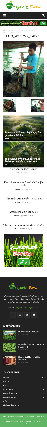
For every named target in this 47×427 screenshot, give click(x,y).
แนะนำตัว (30, 416)
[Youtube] (34, 315)
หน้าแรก (5, 30)
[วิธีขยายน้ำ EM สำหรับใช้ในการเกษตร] (9, 360)
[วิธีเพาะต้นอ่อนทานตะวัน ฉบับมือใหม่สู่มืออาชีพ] (9, 347)
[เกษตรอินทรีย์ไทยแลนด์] (23, 6)
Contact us (40, 416)
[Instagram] (20, 314)
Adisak (7, 138)
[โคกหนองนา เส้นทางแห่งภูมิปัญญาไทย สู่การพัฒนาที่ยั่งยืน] (23, 128)
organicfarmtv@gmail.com (27, 307)
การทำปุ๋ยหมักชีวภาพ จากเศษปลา (22, 30)
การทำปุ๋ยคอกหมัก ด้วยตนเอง (23, 212)
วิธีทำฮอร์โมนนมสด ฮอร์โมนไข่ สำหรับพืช (23, 225)
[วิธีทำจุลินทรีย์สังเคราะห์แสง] (9, 335)
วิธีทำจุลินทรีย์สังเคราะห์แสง (23, 169)
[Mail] (27, 315)
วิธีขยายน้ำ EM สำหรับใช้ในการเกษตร (23, 198)
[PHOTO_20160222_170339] (23, 96)
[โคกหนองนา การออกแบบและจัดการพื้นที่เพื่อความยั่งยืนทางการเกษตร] (23, 154)
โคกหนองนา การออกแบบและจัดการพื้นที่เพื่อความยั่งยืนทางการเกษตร (22, 160)
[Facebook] (13, 315)
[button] (4, 15)
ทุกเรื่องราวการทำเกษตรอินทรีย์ (13, 416)
